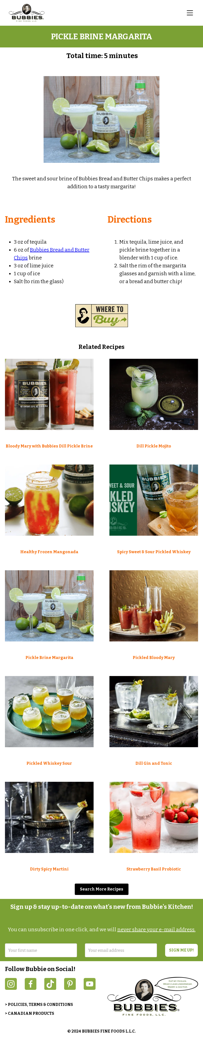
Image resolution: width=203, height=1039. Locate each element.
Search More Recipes (101, 889)
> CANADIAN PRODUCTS (29, 1013)
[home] (29, 13)
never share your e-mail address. (156, 930)
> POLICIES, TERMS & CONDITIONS (39, 1004)
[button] (190, 13)
